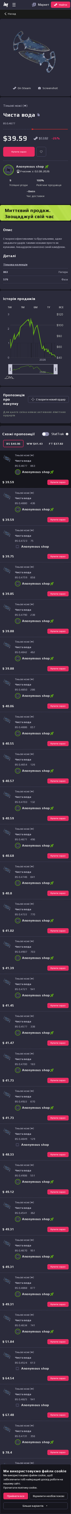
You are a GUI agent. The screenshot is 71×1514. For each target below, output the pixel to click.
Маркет (43, 4)
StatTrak (57, 434)
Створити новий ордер (50, 399)
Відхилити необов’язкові (48, 1496)
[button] (48, 88)
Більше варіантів (33, 1505)
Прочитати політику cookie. (20, 1487)
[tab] (13, 443)
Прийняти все (15, 1496)
